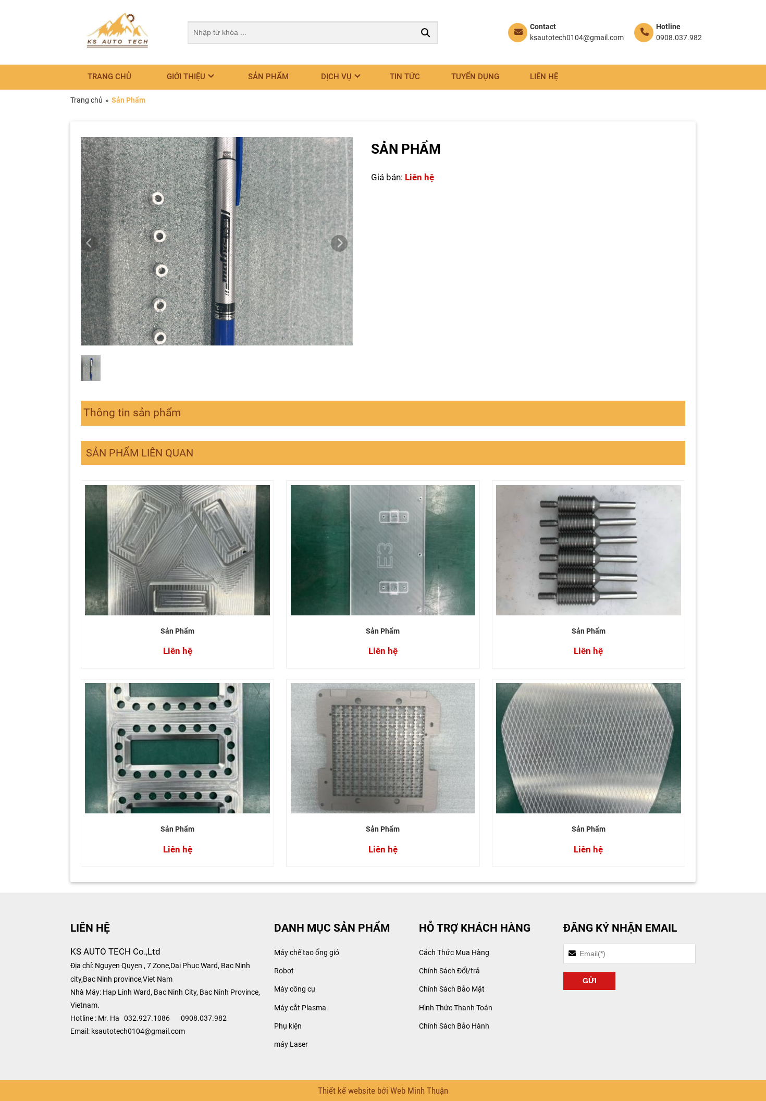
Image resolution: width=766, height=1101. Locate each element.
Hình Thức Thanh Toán (455, 1008)
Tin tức (405, 76)
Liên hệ (544, 76)
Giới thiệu (186, 76)
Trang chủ (109, 76)
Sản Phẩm (177, 631)
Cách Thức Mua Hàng (454, 952)
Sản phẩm (268, 76)
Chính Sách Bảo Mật (452, 989)
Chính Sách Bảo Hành (454, 1026)
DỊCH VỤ (336, 76)
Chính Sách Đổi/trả (449, 971)
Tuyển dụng (475, 76)
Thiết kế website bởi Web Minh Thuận (383, 1090)
